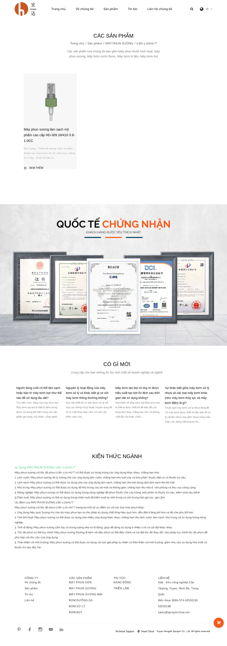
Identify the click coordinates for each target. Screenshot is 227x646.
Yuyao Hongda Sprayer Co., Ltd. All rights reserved (183, 631)
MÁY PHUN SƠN (80, 582)
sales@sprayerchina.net (174, 612)
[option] (39, 402)
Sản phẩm (111, 9)
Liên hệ (29, 600)
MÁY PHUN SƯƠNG (119, 43)
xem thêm (36, 168)
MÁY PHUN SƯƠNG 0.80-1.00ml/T (51, 467)
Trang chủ (58, 9)
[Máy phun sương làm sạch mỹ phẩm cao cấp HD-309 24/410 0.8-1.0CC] (50, 74)
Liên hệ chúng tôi (159, 9)
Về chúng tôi (85, 9)
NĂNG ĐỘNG (122, 582)
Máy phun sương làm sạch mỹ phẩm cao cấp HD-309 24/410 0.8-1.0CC (49, 135)
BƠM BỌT (75, 612)
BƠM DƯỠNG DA (81, 600)
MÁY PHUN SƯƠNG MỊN (85, 594)
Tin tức (132, 9)
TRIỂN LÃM (121, 588)
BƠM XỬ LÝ (77, 606)
